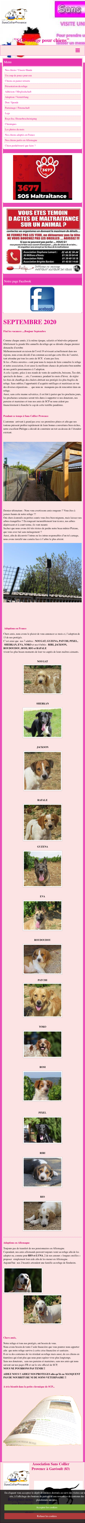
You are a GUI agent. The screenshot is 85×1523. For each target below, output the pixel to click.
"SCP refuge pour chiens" (41, 40)
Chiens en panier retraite (17, 81)
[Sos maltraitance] (42, 177)
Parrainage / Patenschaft (17, 108)
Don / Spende (11, 102)
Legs (7, 113)
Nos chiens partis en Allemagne (21, 140)
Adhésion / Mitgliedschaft (18, 91)
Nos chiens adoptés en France (20, 134)
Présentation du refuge (16, 86)
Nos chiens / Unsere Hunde (18, 70)
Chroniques (10, 124)
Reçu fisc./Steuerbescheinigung (21, 118)
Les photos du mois (14, 129)
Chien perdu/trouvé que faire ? (20, 145)
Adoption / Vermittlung (16, 97)
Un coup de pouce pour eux (18, 75)
